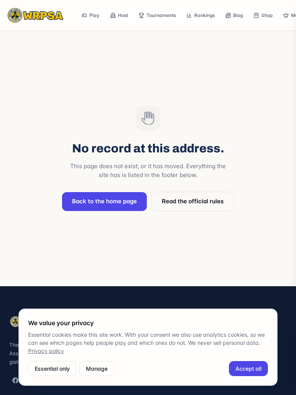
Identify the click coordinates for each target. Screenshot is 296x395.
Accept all (248, 368)
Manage (97, 368)
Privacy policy (46, 351)
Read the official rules (193, 201)
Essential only (52, 368)
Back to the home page (104, 201)
